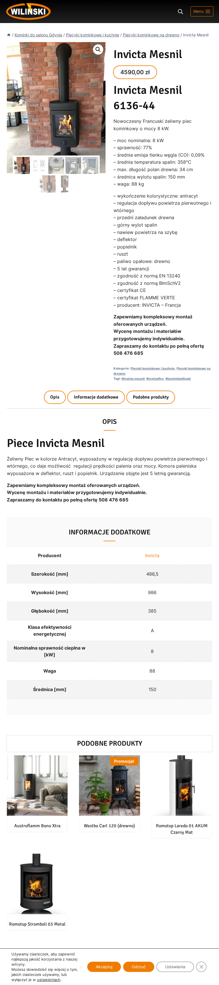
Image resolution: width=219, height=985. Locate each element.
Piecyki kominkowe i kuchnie (153, 368)
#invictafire (155, 379)
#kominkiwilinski (178, 379)
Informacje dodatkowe (96, 397)
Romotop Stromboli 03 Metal (37, 924)
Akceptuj (104, 966)
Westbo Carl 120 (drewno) (109, 826)
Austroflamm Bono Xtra (37, 826)
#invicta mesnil (133, 379)
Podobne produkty (151, 397)
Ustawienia (175, 966)
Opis (54, 397)
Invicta (152, 555)
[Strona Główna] (9, 35)
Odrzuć (139, 966)
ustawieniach (48, 979)
